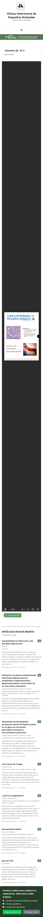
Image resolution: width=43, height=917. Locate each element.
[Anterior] (4, 336)
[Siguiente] (39, 336)
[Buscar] (32, 609)
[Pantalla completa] (37, 609)
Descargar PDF (14, 615)
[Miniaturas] (5, 609)
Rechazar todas (31, 912)
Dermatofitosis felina (11, 829)
